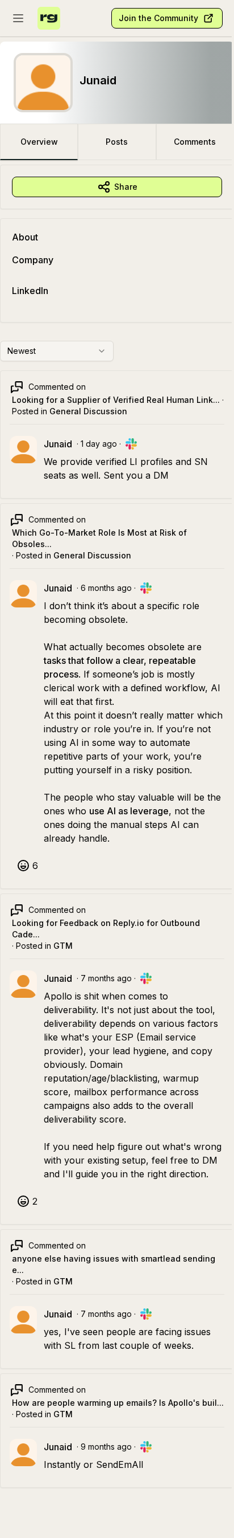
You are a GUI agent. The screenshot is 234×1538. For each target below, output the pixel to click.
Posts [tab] (117, 141)
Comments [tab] (195, 141)
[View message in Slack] (131, 444)
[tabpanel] (117, 838)
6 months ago (106, 588)
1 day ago (99, 443)
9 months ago (106, 1446)
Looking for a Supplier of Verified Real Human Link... (116, 400)
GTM (63, 945)
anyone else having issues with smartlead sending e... (113, 1264)
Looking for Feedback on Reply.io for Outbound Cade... (106, 928)
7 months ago (106, 978)
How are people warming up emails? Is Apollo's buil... (118, 1403)
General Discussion (88, 411)
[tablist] (117, 142)
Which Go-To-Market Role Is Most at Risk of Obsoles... (99, 538)
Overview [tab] (39, 141)
